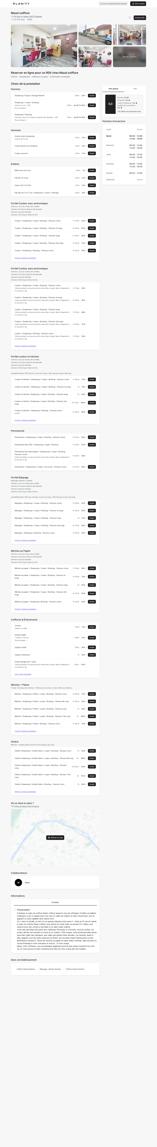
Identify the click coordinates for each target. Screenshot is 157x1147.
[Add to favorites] (130, 17)
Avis (135, 89)
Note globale (113, 89)
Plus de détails (20, 108)
